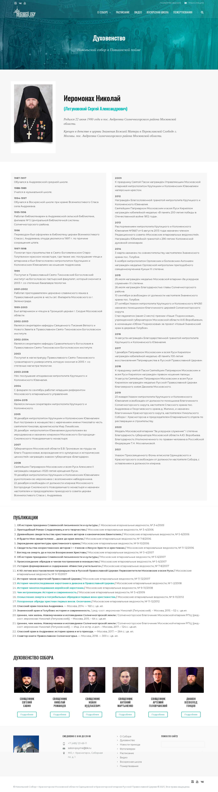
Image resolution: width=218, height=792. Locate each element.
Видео (138, 12)
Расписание (123, 12)
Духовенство (127, 740)
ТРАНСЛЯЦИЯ (196, 3)
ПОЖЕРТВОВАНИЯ (170, 3)
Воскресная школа (158, 12)
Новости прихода (130, 744)
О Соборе (102, 12)
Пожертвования (182, 12)
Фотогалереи (127, 748)
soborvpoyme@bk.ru (79, 748)
